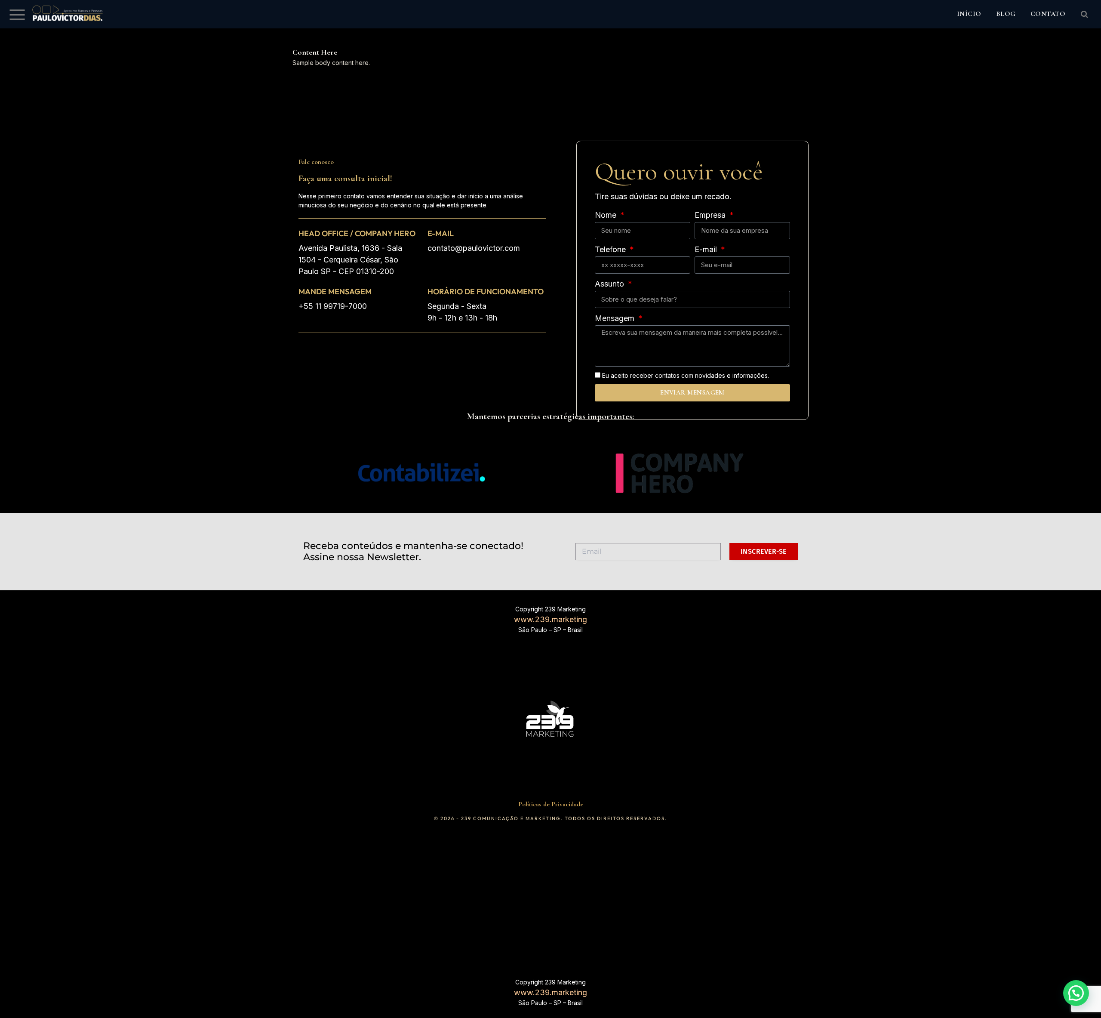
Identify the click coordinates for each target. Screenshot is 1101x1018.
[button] (1076, 993)
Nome (606, 214)
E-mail (440, 233)
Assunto (610, 283)
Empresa (711, 214)
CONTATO (1047, 13)
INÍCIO (969, 13)
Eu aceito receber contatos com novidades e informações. (685, 375)
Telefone (611, 249)
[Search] (1083, 14)
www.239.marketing (550, 619)
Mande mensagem (335, 291)
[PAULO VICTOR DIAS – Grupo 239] (67, 14)
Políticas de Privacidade (550, 804)
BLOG (1006, 13)
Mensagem (616, 318)
